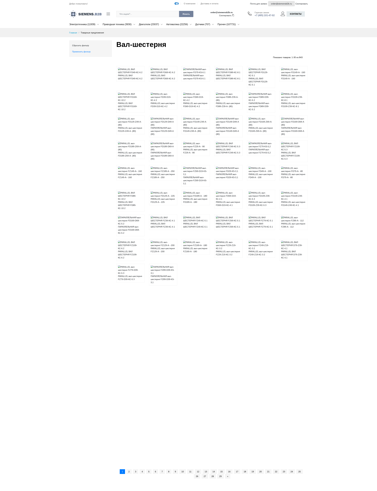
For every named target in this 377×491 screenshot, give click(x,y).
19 (253, 471)
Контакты (296, 13)
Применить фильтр (81, 51)
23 (284, 471)
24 (292, 471)
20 (260, 471)
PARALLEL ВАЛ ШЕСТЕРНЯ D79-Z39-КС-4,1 (291, 254)
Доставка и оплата (209, 3)
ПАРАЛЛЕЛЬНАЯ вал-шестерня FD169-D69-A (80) (292, 131)
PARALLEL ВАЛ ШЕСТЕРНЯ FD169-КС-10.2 (127, 106)
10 (182, 471)
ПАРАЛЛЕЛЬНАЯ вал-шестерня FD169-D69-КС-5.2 (129, 230)
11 (190, 471)
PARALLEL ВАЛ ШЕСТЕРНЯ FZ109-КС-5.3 (290, 155)
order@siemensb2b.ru (281, 3)
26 (197, 476)
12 (198, 471)
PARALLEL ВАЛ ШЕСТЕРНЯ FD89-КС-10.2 (127, 205)
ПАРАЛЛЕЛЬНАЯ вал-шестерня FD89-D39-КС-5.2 (259, 106)
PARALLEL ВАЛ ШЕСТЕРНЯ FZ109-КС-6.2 (127, 254)
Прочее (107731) (227, 24)
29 (220, 476)
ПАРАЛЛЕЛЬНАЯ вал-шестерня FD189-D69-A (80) (162, 155)
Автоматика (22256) (177, 24)
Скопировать (301, 3)
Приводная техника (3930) (117, 24)
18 (245, 471)
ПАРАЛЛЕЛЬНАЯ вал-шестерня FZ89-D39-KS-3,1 (162, 279)
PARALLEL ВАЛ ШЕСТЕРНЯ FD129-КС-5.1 (258, 81)
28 (212, 476)
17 (237, 471)
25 (299, 471)
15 (221, 471)
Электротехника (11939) (82, 24)
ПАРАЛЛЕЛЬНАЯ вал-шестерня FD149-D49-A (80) (227, 131)
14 (214, 471)
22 (276, 471)
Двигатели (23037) (149, 24)
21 (268, 471)
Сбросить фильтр (80, 45)
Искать (186, 14)
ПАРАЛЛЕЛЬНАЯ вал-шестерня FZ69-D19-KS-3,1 (195, 180)
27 (205, 476)
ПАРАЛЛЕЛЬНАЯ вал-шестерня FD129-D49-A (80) (162, 131)
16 (229, 471)
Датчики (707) (202, 24)
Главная (73, 32)
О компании (189, 3)
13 (206, 471)
